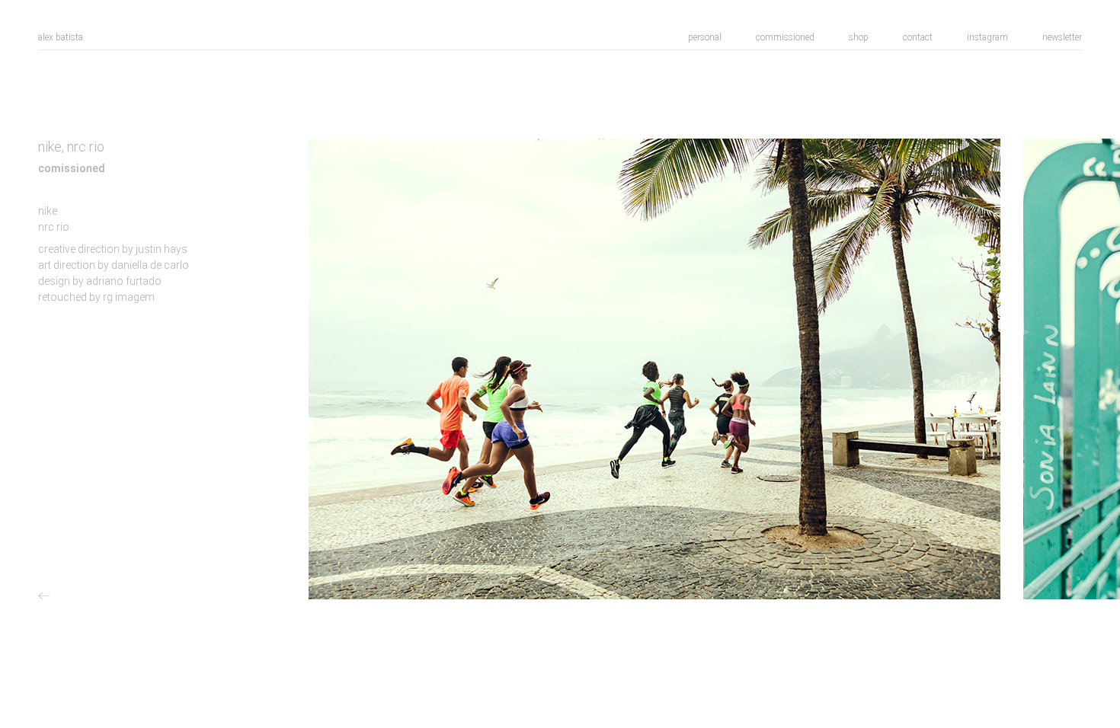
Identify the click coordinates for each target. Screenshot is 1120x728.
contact (918, 37)
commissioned (785, 37)
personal (705, 37)
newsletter (1062, 37)
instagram (987, 37)
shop (859, 37)
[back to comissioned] (45, 596)
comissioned (71, 168)
